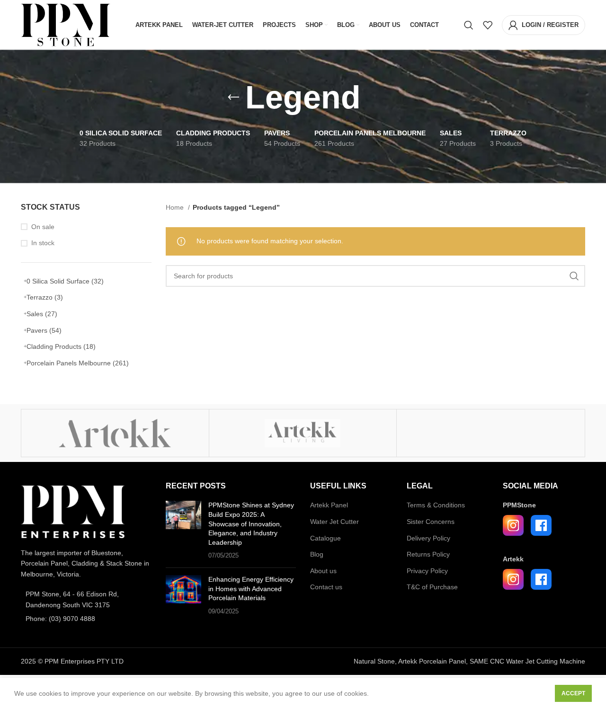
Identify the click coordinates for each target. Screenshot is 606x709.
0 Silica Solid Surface (65, 281)
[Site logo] (65, 24)
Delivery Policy (428, 538)
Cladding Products (61, 346)
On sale (42, 226)
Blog (316, 554)
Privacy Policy (427, 571)
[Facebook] (541, 525)
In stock (42, 243)
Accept (573, 693)
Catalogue (325, 538)
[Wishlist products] (487, 25)
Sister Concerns (430, 521)
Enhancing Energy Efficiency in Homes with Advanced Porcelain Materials (251, 589)
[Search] (468, 25)
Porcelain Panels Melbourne (78, 363)
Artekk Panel (329, 505)
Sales (42, 314)
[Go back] (233, 97)
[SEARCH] (574, 276)
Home (176, 207)
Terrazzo (45, 297)
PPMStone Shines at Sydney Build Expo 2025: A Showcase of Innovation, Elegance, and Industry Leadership (251, 523)
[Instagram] (513, 525)
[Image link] (73, 511)
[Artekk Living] (303, 433)
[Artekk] (115, 433)
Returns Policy (428, 554)
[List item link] (86, 599)
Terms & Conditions (436, 505)
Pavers (44, 330)
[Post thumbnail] (183, 530)
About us (323, 571)
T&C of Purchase (432, 587)
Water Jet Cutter (334, 521)
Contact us (326, 587)
